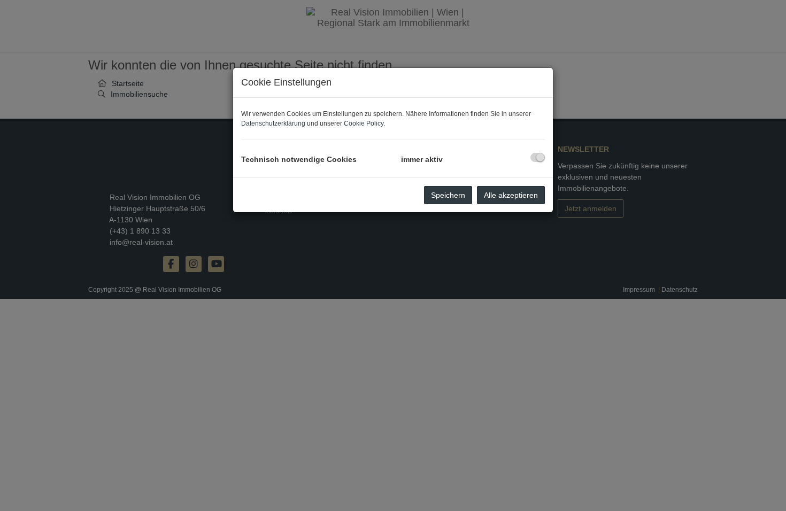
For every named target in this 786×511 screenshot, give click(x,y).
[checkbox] (537, 157)
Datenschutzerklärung (273, 123)
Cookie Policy (363, 123)
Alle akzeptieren (511, 195)
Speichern (448, 195)
